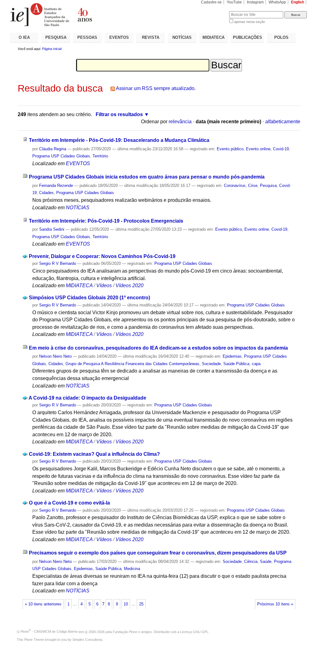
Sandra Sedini (51, 229)
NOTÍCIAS (182, 37)
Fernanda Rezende (56, 185)
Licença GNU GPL (194, 631)
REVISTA (150, 37)
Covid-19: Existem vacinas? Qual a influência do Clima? (94, 454)
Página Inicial (51, 49)
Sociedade (211, 363)
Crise (252, 185)
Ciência (250, 561)
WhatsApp (277, 2)
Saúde (265, 561)
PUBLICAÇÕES (247, 37)
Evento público (230, 149)
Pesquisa (268, 185)
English (297, 2)
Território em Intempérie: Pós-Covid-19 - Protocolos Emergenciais (106, 221)
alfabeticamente (282, 121)
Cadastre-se (211, 2)
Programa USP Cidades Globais (61, 156)
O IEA (24, 37)
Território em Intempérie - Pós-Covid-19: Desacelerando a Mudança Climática (119, 140)
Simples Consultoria (87, 639)
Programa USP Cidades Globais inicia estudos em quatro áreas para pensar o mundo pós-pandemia (147, 176)
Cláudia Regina (52, 149)
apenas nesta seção (249, 22)
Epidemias (232, 356)
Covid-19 (281, 149)
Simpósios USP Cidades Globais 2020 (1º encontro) (89, 297)
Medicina (132, 568)
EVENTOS (119, 37)
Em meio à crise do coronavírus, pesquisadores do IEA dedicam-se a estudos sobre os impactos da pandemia (158, 348)
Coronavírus (235, 185)
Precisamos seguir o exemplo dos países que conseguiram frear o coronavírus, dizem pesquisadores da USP (158, 552)
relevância (180, 121)
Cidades (46, 192)
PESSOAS (87, 37)
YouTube (234, 2)
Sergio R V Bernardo (57, 263)
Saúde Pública (236, 363)
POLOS (281, 37)
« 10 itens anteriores (43, 604)
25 (141, 604)
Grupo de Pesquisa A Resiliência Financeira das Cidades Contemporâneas (132, 363)
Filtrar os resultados (119, 114)
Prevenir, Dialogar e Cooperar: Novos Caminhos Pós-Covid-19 (102, 256)
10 (126, 604)
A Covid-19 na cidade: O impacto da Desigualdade (87, 398)
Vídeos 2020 (129, 285)
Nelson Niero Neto (55, 356)
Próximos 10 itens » (275, 604)
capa (256, 363)
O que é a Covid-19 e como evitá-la (69, 502)
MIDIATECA (213, 37)
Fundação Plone (125, 631)
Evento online (258, 149)
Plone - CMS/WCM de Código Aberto (49, 631)
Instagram (255, 2)
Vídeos (104, 285)
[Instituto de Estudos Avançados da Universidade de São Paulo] (84, 14)
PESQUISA (55, 37)
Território (100, 156)
